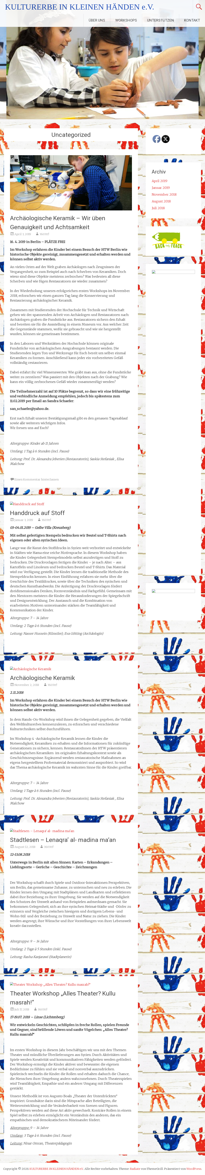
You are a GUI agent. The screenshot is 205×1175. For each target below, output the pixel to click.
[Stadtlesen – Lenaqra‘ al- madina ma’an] (42, 831)
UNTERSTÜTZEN (160, 20)
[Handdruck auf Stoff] (27, 504)
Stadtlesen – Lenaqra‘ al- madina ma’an (63, 839)
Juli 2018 (158, 208)
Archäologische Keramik (42, 677)
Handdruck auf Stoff (37, 512)
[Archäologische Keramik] (30, 669)
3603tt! (44, 234)
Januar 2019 (161, 188)
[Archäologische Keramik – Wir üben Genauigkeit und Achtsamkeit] (71, 209)
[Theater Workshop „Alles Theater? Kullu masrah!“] (50, 985)
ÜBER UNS (97, 20)
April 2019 (159, 181)
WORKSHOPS (126, 20)
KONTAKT (192, 20)
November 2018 (164, 194)
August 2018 (161, 201)
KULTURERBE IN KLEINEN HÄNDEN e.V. (79, 6)
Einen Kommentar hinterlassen (36, 479)
